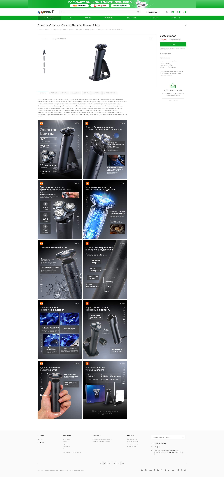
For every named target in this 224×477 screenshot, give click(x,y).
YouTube (119, 463)
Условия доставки (132, 441)
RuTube (110, 463)
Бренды (41, 442)
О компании (66, 439)
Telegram (114, 463)
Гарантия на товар (132, 444)
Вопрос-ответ (131, 446)
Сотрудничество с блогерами (72, 452)
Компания (67, 435)
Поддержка (66, 446)
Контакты (66, 449)
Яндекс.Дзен (123, 463)
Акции (40, 439)
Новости (65, 441)
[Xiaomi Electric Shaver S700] (100, 62)
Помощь (130, 435)
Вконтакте (101, 463)
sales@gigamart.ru (160, 447)
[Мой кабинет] (167, 12)
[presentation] (44, 49)
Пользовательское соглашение (102, 439)
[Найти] (138, 12)
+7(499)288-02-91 (152, 12)
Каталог (41, 435)
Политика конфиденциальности (101, 441)
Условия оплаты (132, 439)
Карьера (65, 444)
